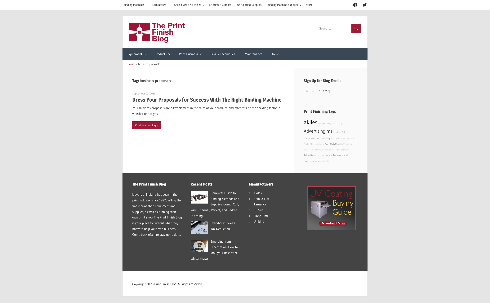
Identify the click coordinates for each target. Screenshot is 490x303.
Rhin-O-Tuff (261, 199)
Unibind (259, 221)
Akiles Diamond (317, 144)
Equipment (134, 54)
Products (161, 54)
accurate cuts (324, 155)
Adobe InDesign (325, 123)
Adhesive (331, 143)
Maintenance (253, 54)
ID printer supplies (220, 5)
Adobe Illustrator (341, 150)
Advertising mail (319, 131)
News (275, 54)
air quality (337, 123)
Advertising (310, 155)
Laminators (159, 5)
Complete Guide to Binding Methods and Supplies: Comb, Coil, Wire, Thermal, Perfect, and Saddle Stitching (215, 204)
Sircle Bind (261, 216)
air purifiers (327, 150)
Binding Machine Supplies (282, 5)
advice (338, 132)
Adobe (306, 144)
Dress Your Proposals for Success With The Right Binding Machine (207, 99)
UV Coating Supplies (249, 5)
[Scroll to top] (484, 297)
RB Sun (258, 210)
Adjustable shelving (312, 150)
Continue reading (145, 125)
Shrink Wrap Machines (187, 5)
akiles (310, 122)
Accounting (323, 138)
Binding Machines (134, 5)
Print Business (188, 54)
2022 (333, 138)
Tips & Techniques (222, 54)
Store (309, 5)
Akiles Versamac (344, 144)
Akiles (258, 193)
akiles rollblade (322, 161)
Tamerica (260, 204)
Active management (345, 138)
